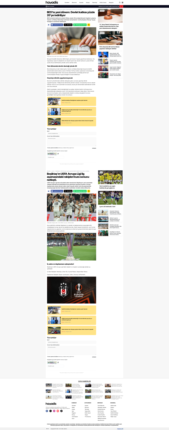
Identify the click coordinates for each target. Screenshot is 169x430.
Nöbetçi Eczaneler (102, 418)
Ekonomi (54, 9)
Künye (112, 409)
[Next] (122, 6)
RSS (48, 428)
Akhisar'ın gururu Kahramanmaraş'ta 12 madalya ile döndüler (115, 219)
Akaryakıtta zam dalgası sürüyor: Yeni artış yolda (115, 74)
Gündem (74, 405)
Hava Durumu (101, 420)
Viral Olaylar (75, 416)
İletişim (112, 407)
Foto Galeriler (101, 405)
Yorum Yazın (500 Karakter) (53, 136)
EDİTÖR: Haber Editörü (63, 56)
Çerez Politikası (114, 414)
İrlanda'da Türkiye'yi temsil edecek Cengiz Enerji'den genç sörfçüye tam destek (115, 212)
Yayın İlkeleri (114, 411)
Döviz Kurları (101, 411)
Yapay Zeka (87, 411)
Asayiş (73, 409)
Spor (53, 171)
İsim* (48, 131)
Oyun (73, 418)
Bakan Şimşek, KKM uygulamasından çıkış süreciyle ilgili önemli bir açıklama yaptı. (115, 55)
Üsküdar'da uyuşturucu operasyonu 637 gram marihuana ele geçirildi (102, 6)
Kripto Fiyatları (101, 414)
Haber (73, 407)
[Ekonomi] (110, 15)
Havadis (48, 9)
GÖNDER (94, 148)
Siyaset (86, 405)
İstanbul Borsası (101, 409)
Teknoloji (87, 409)
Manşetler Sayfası (102, 407)
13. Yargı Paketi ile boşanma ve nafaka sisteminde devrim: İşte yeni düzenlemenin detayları (109, 26)
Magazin (74, 413)
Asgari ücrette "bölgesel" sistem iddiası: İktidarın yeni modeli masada (115, 68)
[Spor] (110, 177)
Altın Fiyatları (101, 413)
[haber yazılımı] (120, 428)
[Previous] (120, 6)
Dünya (73, 414)
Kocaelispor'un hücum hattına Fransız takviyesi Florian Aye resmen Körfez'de (115, 233)
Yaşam (86, 414)
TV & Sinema (88, 416)
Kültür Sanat (88, 413)
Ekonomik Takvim (102, 416)
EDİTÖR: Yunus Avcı (63, 222)
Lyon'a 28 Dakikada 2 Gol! (107, 206)
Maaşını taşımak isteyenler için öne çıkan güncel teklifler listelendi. (115, 62)
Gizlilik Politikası (114, 413)
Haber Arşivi (113, 416)
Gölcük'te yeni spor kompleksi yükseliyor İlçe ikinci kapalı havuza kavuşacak (115, 226)
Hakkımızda (113, 405)
